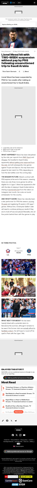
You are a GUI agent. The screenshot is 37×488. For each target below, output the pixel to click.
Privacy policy (24, 439)
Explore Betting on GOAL (10, 24)
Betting (31, 441)
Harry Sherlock (6, 51)
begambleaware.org (19, 473)
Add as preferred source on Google (20, 378)
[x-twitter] (16, 435)
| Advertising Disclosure (13, 20)
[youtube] (24, 435)
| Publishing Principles (24, 20)
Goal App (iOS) (18, 441)
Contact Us (6, 439)
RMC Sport (27, 157)
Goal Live (26, 441)
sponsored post (14, 190)
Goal (10, 458)
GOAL (5, 467)
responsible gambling (17, 467)
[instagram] (20, 435)
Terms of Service (15, 439)
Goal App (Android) (8, 441)
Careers (31, 439)
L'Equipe (4, 160)
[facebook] (12, 435)
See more (18, 412)
